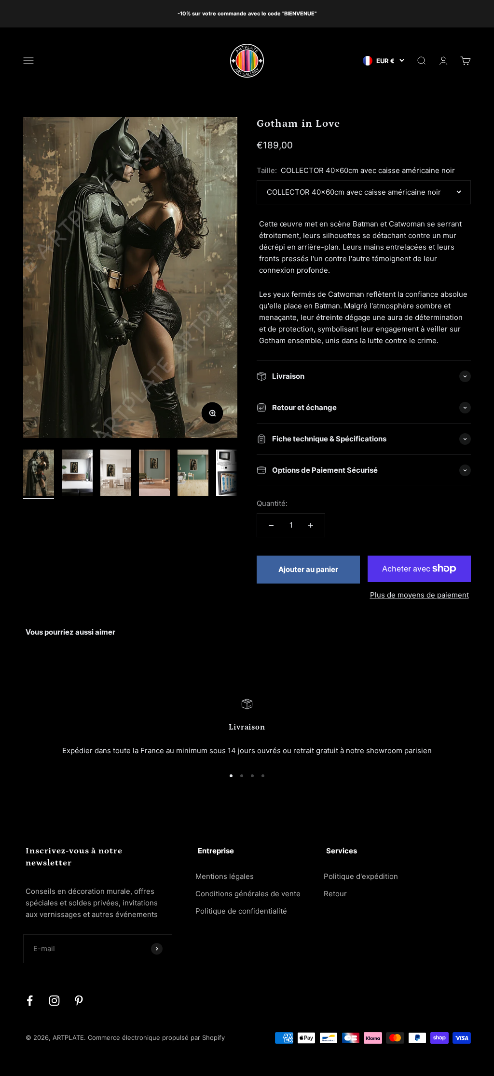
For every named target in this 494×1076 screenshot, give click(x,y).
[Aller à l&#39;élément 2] (77, 474)
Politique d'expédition (361, 876)
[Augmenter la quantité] (311, 525)
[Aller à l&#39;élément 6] (231, 474)
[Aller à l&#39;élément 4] (154, 474)
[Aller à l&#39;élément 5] (193, 474)
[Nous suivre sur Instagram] (54, 1000)
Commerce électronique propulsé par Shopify (156, 1037)
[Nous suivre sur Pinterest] (78, 1000)
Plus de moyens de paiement (419, 594)
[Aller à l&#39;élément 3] (115, 474)
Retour (335, 893)
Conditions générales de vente (248, 893)
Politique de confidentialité (241, 911)
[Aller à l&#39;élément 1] (38, 474)
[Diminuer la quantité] (271, 525)
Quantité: (272, 503)
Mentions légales (224, 876)
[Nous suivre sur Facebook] (29, 1000)
